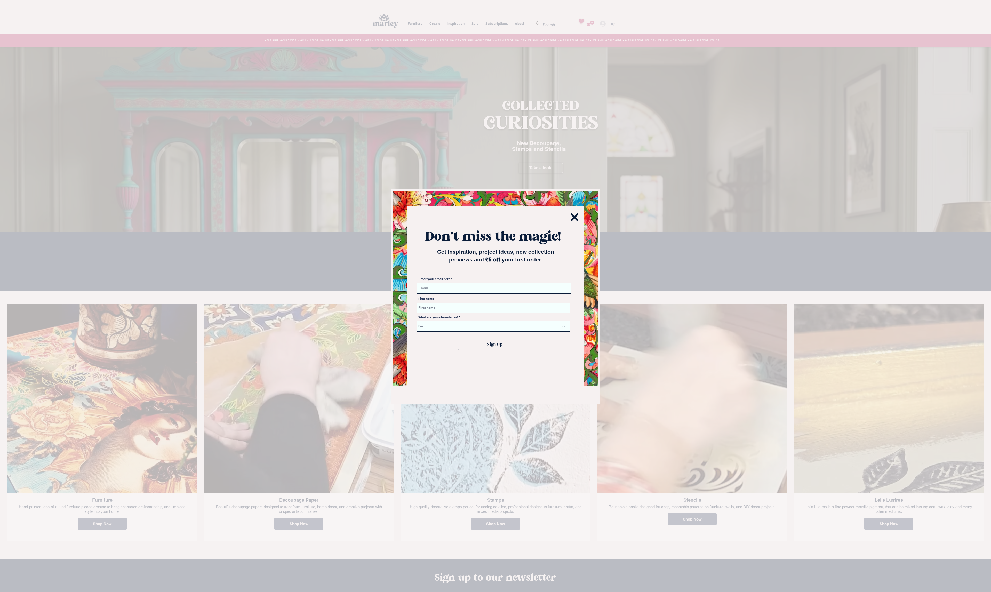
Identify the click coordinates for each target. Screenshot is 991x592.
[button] (574, 217)
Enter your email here (434, 279)
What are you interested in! (438, 317)
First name (426, 298)
